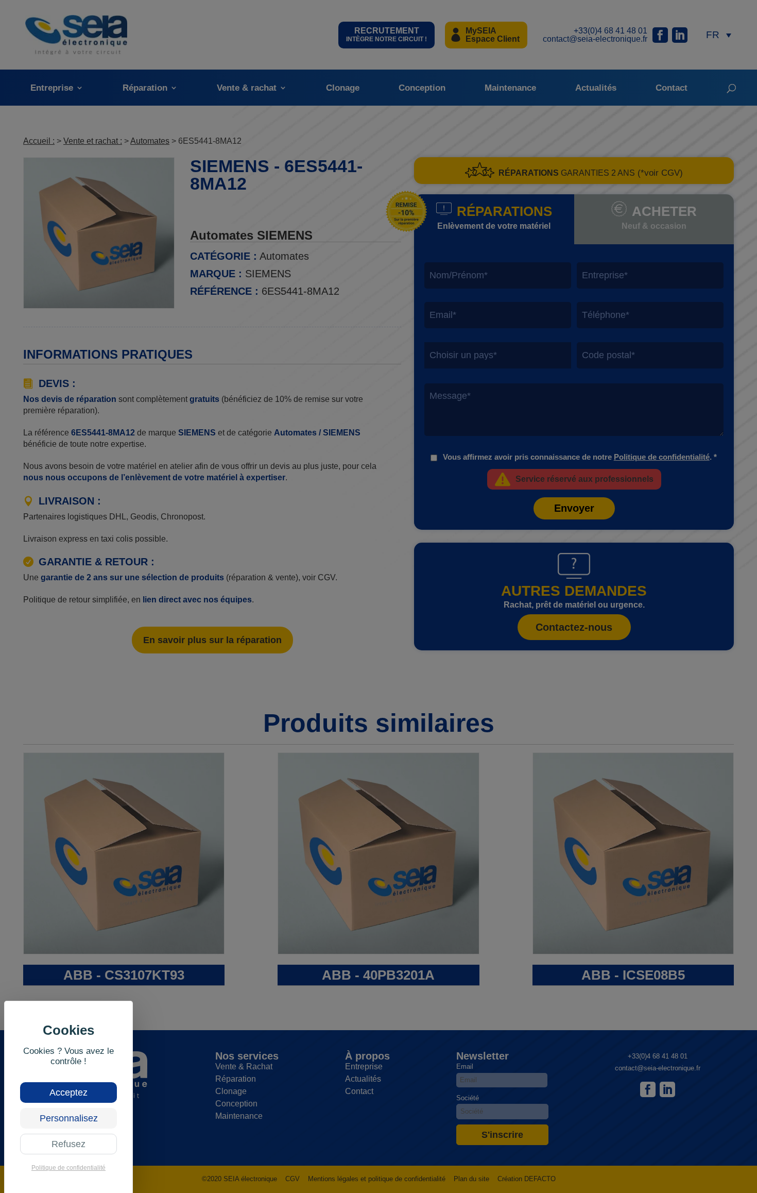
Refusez (68, 1144)
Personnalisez (69, 1118)
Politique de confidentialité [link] (68, 1167)
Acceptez (68, 1092)
